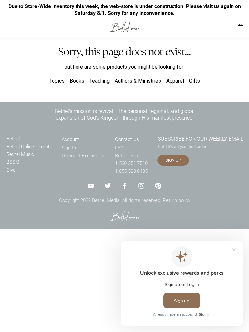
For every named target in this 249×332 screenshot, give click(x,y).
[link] (124, 27)
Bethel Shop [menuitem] (127, 155)
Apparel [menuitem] (175, 81)
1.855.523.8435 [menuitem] (131, 171)
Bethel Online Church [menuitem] (28, 146)
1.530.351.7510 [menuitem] (131, 163)
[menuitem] (240, 27)
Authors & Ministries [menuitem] (138, 81)
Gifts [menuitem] (194, 81)
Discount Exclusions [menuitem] (83, 155)
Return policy (176, 200)
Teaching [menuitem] (99, 81)
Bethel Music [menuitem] (20, 154)
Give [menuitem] (11, 169)
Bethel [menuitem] (13, 138)
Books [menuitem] (77, 81)
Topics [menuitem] (57, 81)
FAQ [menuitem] (119, 147)
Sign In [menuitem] (69, 147)
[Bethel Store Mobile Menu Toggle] (8, 26)
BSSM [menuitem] (12, 162)
